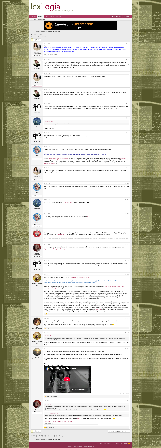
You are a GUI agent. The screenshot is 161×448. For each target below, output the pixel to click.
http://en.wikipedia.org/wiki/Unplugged (55, 249)
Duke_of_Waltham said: (50, 413)
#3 (128, 73)
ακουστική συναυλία (50, 163)
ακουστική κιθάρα (54, 158)
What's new (49, 16)
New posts (33, 19)
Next (37, 39)
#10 (128, 183)
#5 (128, 103)
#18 (128, 332)
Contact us (99, 443)
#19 (128, 348)
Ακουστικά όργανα (68, 202)
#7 (128, 132)
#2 (128, 59)
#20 (128, 400)
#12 (128, 214)
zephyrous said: (49, 121)
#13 (128, 230)
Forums (40, 16)
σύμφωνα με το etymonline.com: (80, 277)
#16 (128, 274)
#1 (128, 43)
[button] (53, 16)
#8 (128, 146)
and (52, 396)
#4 (128, 89)
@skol (78, 418)
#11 (128, 199)
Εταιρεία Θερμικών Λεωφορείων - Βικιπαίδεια (58, 421)
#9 (128, 167)
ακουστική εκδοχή (57, 160)
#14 (128, 244)
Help (121, 443)
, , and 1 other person (58, 313)
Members (58, 16)
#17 (128, 318)
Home (34, 16)
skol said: (47, 335)
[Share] (126, 43)
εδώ (88, 216)
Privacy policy (116, 443)
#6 (128, 118)
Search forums (41, 19)
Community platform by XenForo (80, 446)
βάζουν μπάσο (61, 234)
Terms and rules (107, 443)
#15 (128, 260)
